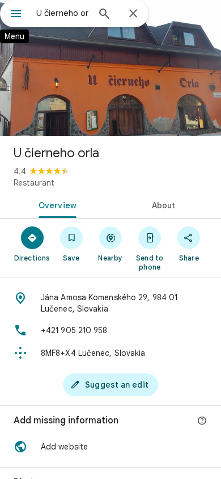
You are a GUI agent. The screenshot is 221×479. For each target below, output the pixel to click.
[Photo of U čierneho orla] (110, 68)
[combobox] (62, 13)
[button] (110, 446)
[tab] (55, 204)
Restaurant (34, 183)
